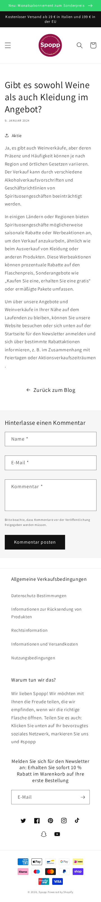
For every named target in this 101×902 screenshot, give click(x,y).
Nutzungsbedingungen (33, 657)
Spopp (43, 892)
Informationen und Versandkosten (44, 644)
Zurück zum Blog (54, 390)
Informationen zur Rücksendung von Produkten (46, 612)
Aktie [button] (17, 135)
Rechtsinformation (29, 630)
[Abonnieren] (82, 797)
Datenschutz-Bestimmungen (38, 595)
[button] (7, 45)
